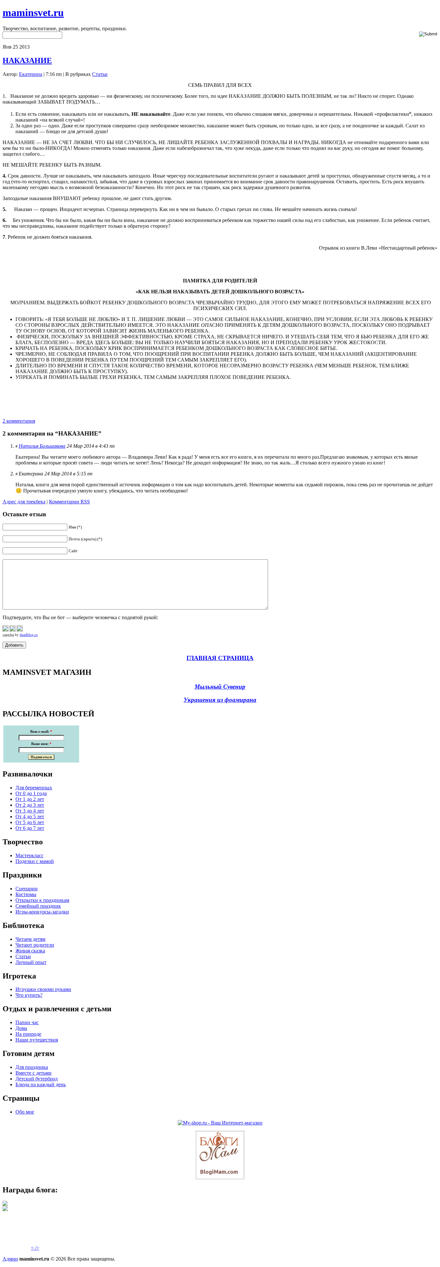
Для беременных (33, 787)
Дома (21, 1028)
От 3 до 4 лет (29, 810)
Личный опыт (30, 962)
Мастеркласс (29, 855)
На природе (28, 1034)
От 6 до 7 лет (29, 828)
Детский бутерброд (36, 1078)
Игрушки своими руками (43, 989)
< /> (35, 1248)
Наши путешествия (36, 1039)
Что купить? (29, 995)
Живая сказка (30, 950)
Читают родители (34, 945)
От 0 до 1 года (31, 793)
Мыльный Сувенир (220, 686)
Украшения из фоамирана (220, 699)
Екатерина (30, 74)
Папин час (27, 1022)
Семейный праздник (38, 906)
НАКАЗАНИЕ (27, 60)
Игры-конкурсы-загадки (42, 911)
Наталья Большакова (42, 446)
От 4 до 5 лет (29, 816)
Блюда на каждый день (40, 1084)
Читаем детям (30, 939)
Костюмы (25, 894)
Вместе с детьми (33, 1073)
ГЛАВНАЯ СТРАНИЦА (220, 658)
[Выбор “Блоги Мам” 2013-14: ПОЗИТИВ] (5, 1209)
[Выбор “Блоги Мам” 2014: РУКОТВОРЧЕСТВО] (5, 1204)
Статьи (100, 74)
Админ (10, 1259)
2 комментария (19, 421)
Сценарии (26, 888)
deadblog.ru (29, 635)
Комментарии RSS (69, 501)
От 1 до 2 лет (29, 799)
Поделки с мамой (34, 861)
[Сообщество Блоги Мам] (220, 1177)
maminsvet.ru (33, 12)
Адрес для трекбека (24, 501)
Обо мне (24, 1112)
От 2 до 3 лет (29, 805)
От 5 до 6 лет (29, 822)
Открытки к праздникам (42, 900)
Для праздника (31, 1067)
